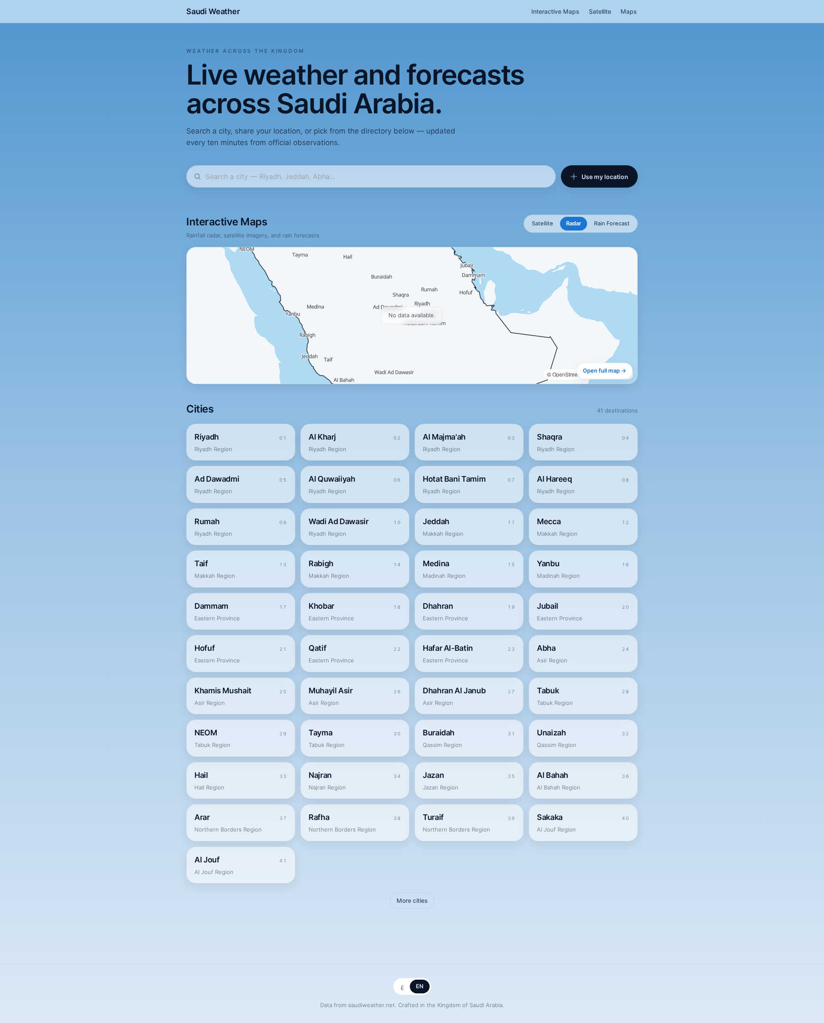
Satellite (600, 11)
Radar (573, 223)
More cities (412, 900)
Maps (629, 11)
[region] (412, 315)
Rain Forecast (612, 223)
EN (420, 986)
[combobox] (377, 176)
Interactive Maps (555, 11)
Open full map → (604, 370)
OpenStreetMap (570, 374)
